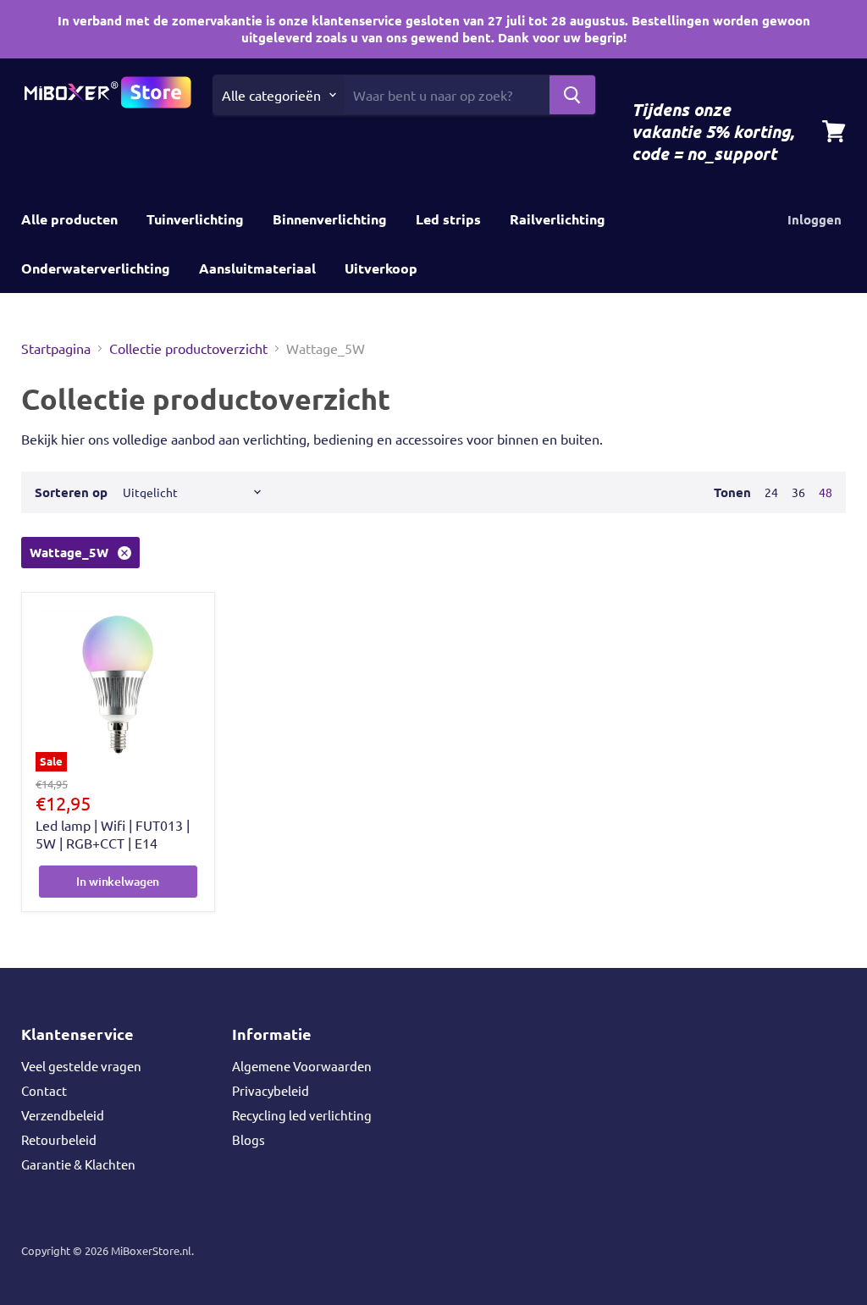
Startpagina (56, 348)
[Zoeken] (572, 94)
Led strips (448, 219)
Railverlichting (557, 219)
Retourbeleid (59, 1139)
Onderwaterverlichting (95, 268)
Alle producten (69, 219)
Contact (44, 1090)
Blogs (248, 1139)
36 (798, 492)
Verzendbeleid (62, 1115)
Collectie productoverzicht (188, 348)
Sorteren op (71, 492)
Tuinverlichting (195, 219)
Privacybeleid (270, 1090)
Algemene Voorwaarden (302, 1066)
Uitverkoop (381, 268)
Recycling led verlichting (302, 1115)
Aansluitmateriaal (257, 268)
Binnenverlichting (330, 219)
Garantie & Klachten (78, 1164)
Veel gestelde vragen (81, 1066)
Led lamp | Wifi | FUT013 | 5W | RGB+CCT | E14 (113, 833)
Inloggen (814, 219)
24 (771, 492)
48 (825, 492)
